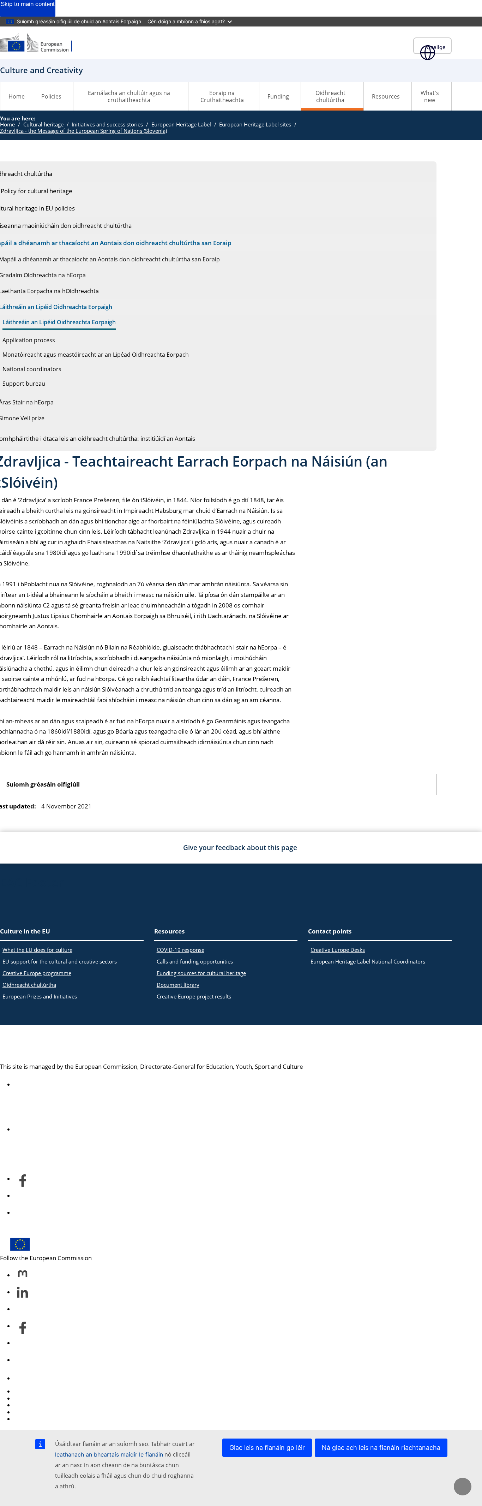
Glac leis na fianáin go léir (267, 1447)
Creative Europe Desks (338, 949)
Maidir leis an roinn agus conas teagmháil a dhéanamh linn (93, 1129)
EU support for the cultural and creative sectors (59, 961)
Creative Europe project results (194, 996)
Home (16, 96)
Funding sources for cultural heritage (201, 973)
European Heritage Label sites (255, 124)
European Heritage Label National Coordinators (368, 961)
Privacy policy (32, 1412)
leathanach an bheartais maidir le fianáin (109, 1454)
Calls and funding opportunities (195, 961)
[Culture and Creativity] (40, 43)
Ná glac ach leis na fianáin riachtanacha (381, 1447)
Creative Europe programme (36, 973)
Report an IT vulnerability (48, 1391)
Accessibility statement (45, 1084)
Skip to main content (28, 4)
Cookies (25, 1405)
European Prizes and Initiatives (39, 996)
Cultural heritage (43, 124)
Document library (178, 984)
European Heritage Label (181, 124)
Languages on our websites (51, 1398)
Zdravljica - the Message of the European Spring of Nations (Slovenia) (83, 130)
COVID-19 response (180, 949)
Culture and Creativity (63, 1044)
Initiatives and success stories (107, 124)
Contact (24, 1378)
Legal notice (30, 1419)
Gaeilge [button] (436, 47)
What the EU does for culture (37, 949)
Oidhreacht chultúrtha (29, 984)
